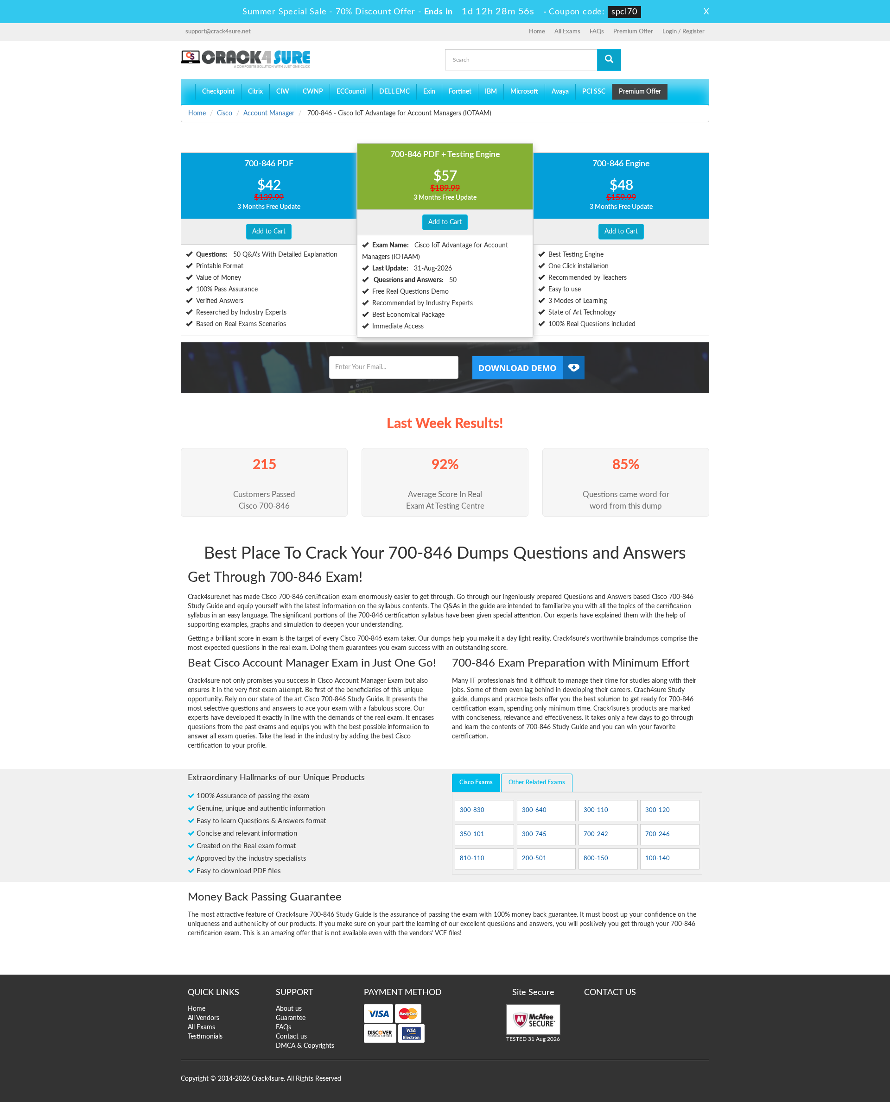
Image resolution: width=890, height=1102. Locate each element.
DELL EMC (394, 91)
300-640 (534, 810)
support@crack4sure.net (218, 32)
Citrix (255, 91)
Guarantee (290, 1018)
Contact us (291, 1036)
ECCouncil (351, 91)
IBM (491, 91)
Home (537, 32)
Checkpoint (218, 91)
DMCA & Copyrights (305, 1046)
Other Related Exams (537, 783)
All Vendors (203, 1018)
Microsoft (524, 91)
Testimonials (205, 1036)
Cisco (224, 113)
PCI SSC (593, 91)
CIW (282, 91)
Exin (429, 91)
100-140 (657, 859)
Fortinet (460, 91)
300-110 (596, 810)
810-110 (472, 859)
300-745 (534, 834)
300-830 (472, 810)
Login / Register (683, 32)
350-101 (472, 834)
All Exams (567, 32)
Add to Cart (269, 231)
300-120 (657, 810)
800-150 (596, 859)
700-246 (657, 834)
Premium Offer (633, 32)
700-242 (596, 834)
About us (289, 1009)
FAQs (597, 32)
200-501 (534, 859)
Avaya (560, 91)
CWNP (313, 91)
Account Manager (268, 113)
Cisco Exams (476, 783)
